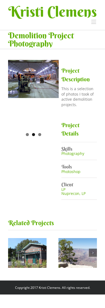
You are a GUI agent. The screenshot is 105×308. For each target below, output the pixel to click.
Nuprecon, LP (73, 193)
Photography (72, 153)
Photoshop (70, 171)
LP (63, 189)
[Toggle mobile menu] (94, 22)
